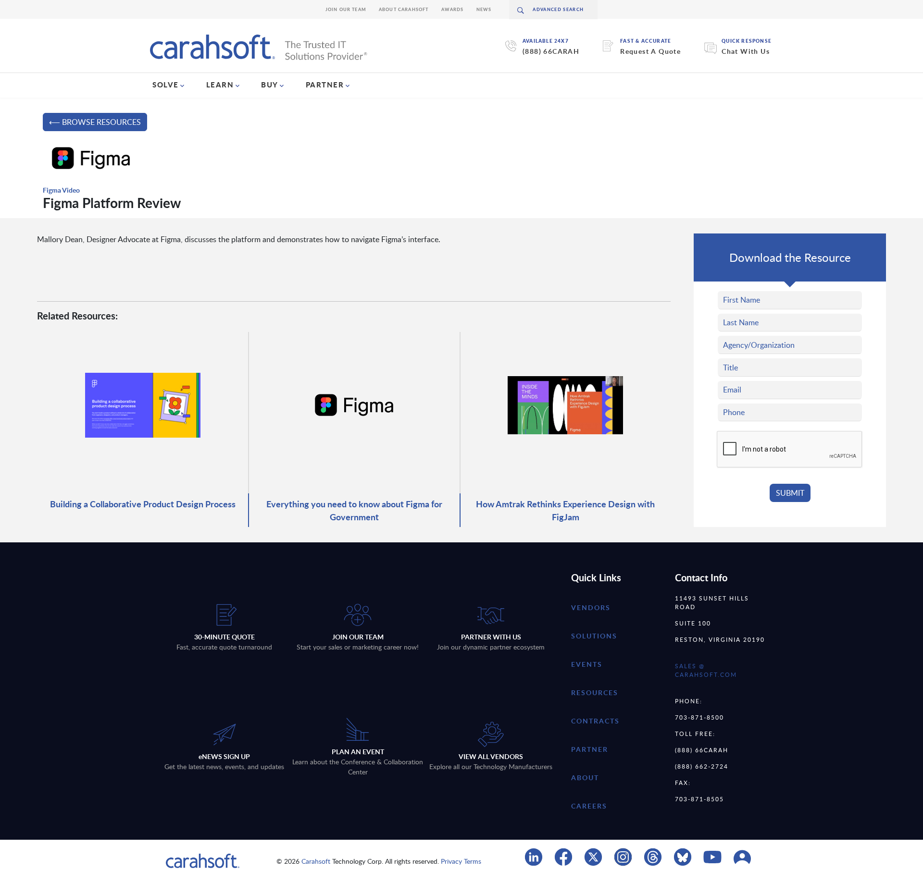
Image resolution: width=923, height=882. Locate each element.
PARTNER (325, 84)
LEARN (220, 84)
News (484, 9)
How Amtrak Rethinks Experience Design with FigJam (565, 510)
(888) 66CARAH (551, 51)
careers (589, 805)
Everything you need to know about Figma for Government (354, 510)
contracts (595, 720)
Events (586, 664)
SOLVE (165, 84)
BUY (269, 84)
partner (589, 749)
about (585, 777)
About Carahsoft (404, 9)
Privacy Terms (461, 861)
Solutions (594, 635)
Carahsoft (315, 861)
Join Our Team (345, 9)
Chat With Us (746, 51)
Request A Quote (650, 51)
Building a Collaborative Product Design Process (143, 504)
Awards (452, 9)
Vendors (591, 607)
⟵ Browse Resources (95, 122)
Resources (594, 692)
